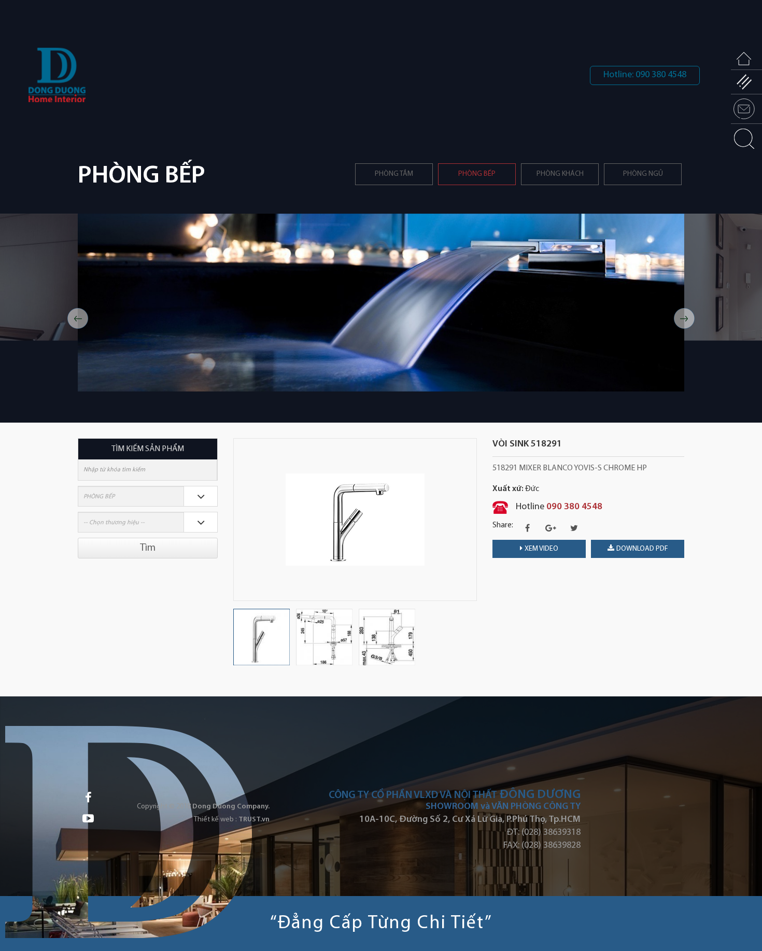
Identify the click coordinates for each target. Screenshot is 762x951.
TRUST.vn (254, 819)
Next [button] (684, 318)
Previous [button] (77, 318)
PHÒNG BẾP (477, 174)
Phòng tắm (394, 174)
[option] (381, 302)
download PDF (642, 549)
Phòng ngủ (643, 174)
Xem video (541, 549)
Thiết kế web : (215, 819)
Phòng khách (560, 174)
